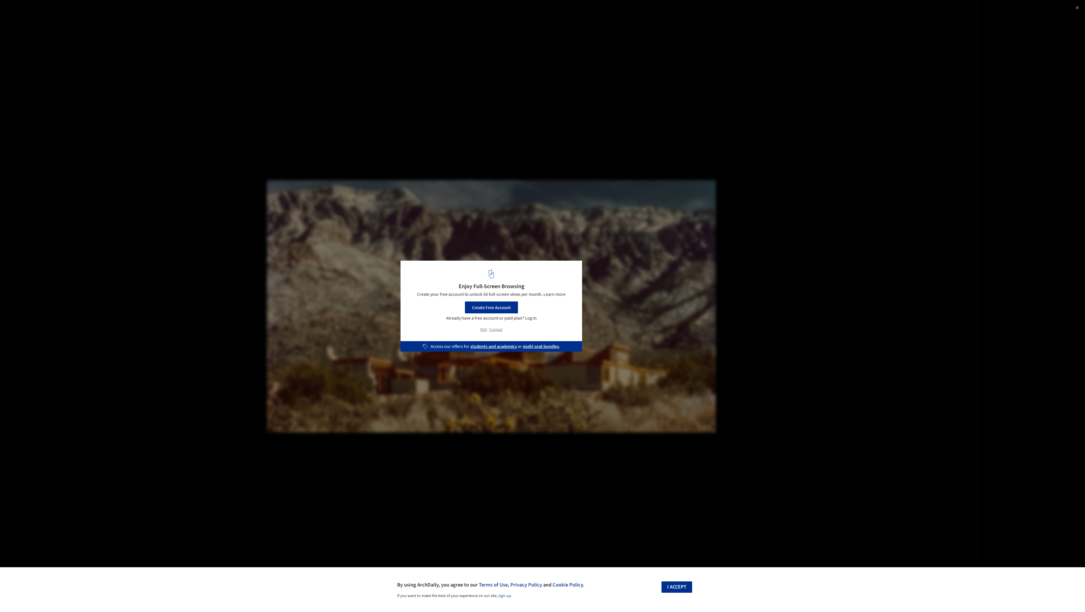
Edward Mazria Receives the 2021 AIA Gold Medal (75, 10)
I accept (676, 586)
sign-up (504, 596)
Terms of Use (493, 584)
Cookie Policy (568, 584)
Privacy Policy (526, 584)
